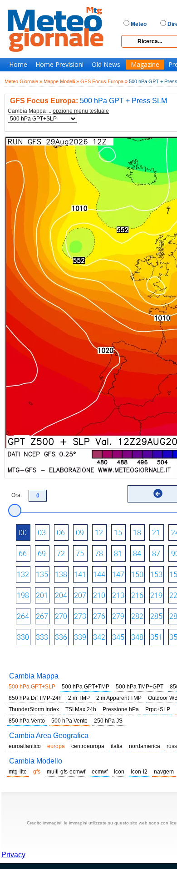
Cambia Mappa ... (58, 111)
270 (61, 616)
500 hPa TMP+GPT (139, 686)
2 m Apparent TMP (119, 698)
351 (156, 637)
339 (80, 637)
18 (137, 532)
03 (42, 532)
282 (137, 616)
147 (118, 574)
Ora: (16, 495)
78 (99, 553)
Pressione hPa (121, 709)
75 (80, 553)
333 (42, 637)
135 (42, 574)
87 (156, 553)
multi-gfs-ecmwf (66, 772)
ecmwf (100, 772)
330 (23, 637)
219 (156, 595)
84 (137, 553)
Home (18, 64)
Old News (106, 64)
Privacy (13, 855)
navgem (164, 772)
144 (99, 574)
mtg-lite (18, 772)
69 (42, 553)
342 (99, 637)
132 (23, 574)
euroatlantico (25, 746)
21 (156, 532)
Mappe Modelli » (61, 81)
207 (80, 595)
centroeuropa (87, 746)
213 (118, 595)
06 (61, 532)
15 (118, 532)
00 (23, 532)
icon (119, 772)
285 (156, 616)
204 (61, 595)
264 (23, 616)
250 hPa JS (108, 721)
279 (118, 616)
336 (61, 637)
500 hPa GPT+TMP (85, 686)
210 (99, 595)
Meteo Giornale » (23, 81)
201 (42, 595)
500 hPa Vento (69, 721)
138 (61, 574)
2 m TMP (79, 698)
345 (118, 637)
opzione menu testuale (81, 111)
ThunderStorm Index (34, 709)
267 (42, 616)
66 (23, 553)
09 (80, 532)
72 (61, 553)
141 (80, 574)
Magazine (145, 64)
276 (99, 616)
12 (99, 532)
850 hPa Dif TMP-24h (35, 698)
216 (137, 595)
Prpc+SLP (157, 709)
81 (118, 553)
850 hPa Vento (27, 721)
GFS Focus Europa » (104, 81)
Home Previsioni (59, 64)
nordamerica (144, 746)
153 (156, 574)
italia (117, 746)
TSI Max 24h (80, 709)
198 (23, 595)
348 (137, 637)
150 (137, 574)
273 (80, 616)
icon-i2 (139, 772)
